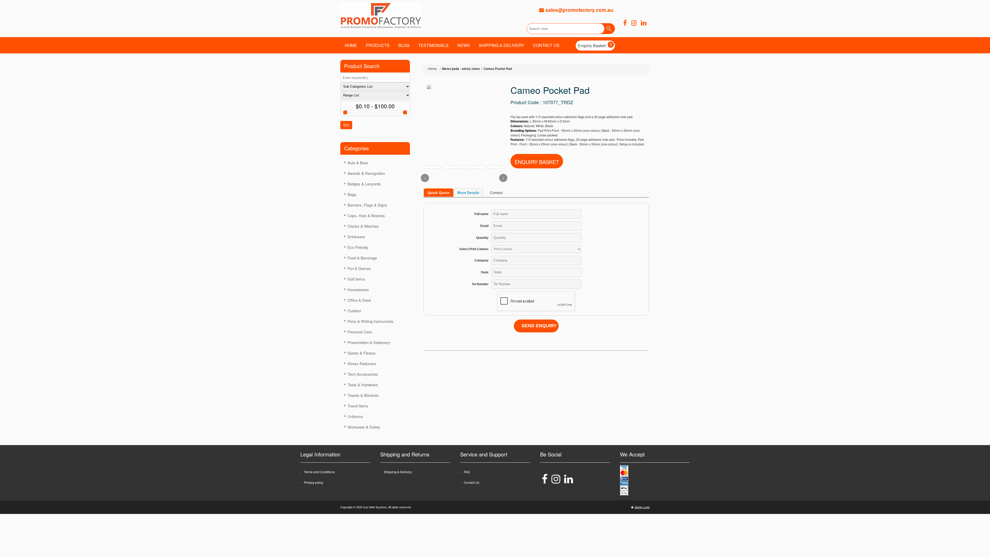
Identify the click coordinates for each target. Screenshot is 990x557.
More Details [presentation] (468, 193)
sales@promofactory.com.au (578, 9)
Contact (496, 193)
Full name (481, 214)
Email (484, 226)
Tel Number (480, 284)
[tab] (438, 192)
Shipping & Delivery (398, 472)
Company (481, 260)
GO (346, 125)
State (485, 272)
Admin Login (642, 507)
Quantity (482, 238)
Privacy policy (313, 482)
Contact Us (471, 482)
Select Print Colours (474, 249)
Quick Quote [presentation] (438, 193)
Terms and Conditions (319, 472)
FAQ (467, 472)
